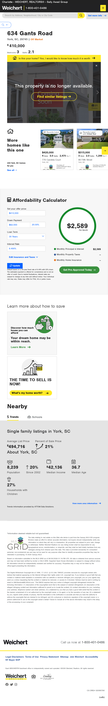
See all (11, 170)
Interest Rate (13, 244)
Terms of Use (32, 656)
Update (16, 265)
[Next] (105, 151)
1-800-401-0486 (36, 8)
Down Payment (14, 220)
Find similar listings (52, 97)
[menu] (103, 8)
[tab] (13, 418)
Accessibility (91, 656)
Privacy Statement (49, 656)
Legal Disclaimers (14, 656)
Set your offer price (16, 208)
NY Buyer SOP (12, 660)
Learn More (21, 347)
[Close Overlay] (96, 65)
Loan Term (12, 232)
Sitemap (64, 656)
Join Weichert (77, 656)
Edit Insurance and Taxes (22, 257)
